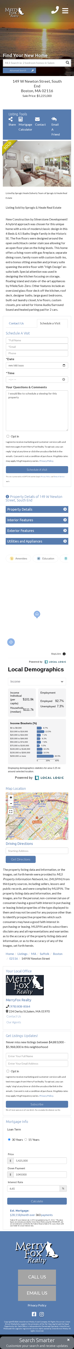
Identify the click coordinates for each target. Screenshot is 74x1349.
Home (10, 953)
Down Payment (16, 1168)
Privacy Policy (46, 460)
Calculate (37, 1201)
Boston (57, 953)
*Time (10, 373)
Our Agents (13, 1022)
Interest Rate (15, 1182)
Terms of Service (59, 477)
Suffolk (44, 953)
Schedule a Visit (50, 323)
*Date (10, 359)
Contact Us (16, 323)
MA (33, 953)
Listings (22, 953)
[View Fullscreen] (11, 811)
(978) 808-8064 (19, 1006)
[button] (67, 63)
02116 (13, 958)
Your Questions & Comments (26, 387)
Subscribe (37, 1104)
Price (11, 1154)
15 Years (33, 1139)
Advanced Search (18, 70)
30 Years (17, 1139)
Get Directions (20, 859)
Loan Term (14, 1129)
